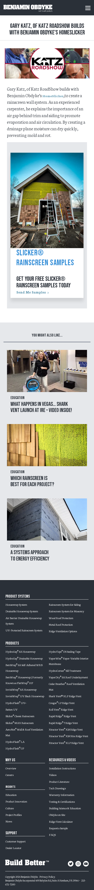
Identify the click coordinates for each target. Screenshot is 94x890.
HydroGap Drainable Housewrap (24, 658)
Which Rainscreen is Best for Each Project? (32, 481)
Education (11, 795)
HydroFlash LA (14, 741)
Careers (9, 775)
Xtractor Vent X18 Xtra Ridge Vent (68, 736)
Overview (10, 768)
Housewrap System (16, 604)
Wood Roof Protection (61, 618)
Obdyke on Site (57, 815)
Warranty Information (61, 795)
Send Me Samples (31, 292)
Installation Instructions (62, 768)
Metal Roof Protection (61, 624)
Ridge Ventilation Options (63, 631)
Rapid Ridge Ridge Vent (62, 716)
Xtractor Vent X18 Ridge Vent (66, 729)
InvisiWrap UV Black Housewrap (24, 696)
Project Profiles (13, 815)
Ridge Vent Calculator (61, 821)
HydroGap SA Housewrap (20, 651)
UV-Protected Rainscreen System (23, 630)
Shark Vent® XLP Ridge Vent (65, 696)
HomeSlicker (52, 96)
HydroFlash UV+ (15, 703)
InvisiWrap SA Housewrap (21, 689)
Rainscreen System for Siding (65, 604)
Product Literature (59, 781)
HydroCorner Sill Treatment (65, 670)
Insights (10, 787)
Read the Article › (47, 385)
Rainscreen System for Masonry (66, 611)
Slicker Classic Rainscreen (19, 716)
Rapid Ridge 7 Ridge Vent (63, 723)
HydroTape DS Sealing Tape (64, 651)
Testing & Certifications (62, 801)
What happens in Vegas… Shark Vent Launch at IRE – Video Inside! (41, 407)
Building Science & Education (65, 808)
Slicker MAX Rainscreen (19, 723)
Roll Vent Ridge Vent (61, 709)
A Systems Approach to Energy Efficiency (29, 555)
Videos (52, 775)
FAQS (52, 834)
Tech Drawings (57, 788)
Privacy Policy (47, 876)
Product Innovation (16, 801)
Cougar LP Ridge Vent (62, 703)
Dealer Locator (13, 848)
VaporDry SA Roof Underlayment (68, 677)
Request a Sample (58, 828)
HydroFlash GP (14, 748)
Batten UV (11, 709)
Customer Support (15, 841)
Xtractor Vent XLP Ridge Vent (66, 743)
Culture (9, 808)
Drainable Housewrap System (21, 611)
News (8, 821)
